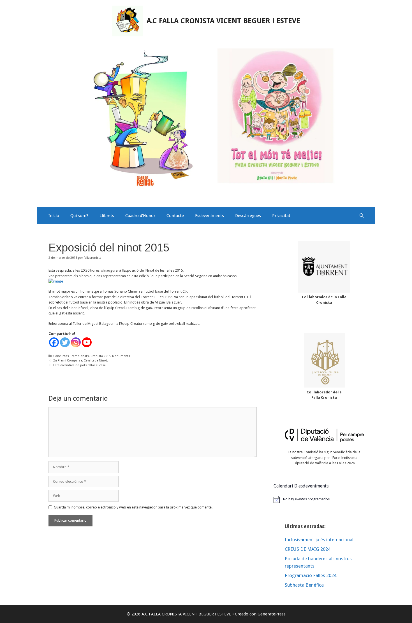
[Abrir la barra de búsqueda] (361, 215)
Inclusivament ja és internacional (319, 539)
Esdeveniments (209, 215)
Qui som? (79, 215)
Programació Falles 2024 (310, 575)
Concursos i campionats (71, 356)
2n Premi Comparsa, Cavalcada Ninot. (80, 360)
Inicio (53, 215)
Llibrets (106, 215)
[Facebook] (54, 342)
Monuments (121, 356)
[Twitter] (65, 342)
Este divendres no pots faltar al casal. (80, 365)
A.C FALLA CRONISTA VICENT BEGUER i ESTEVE (223, 21)
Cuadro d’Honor (140, 215)
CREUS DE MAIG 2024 (307, 549)
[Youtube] (87, 342)
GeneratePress (272, 614)
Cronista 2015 (100, 356)
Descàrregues (248, 215)
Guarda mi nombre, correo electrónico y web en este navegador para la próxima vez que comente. (133, 507)
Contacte (175, 215)
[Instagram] (76, 342)
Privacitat (281, 215)
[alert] (324, 499)
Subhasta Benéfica (304, 585)
